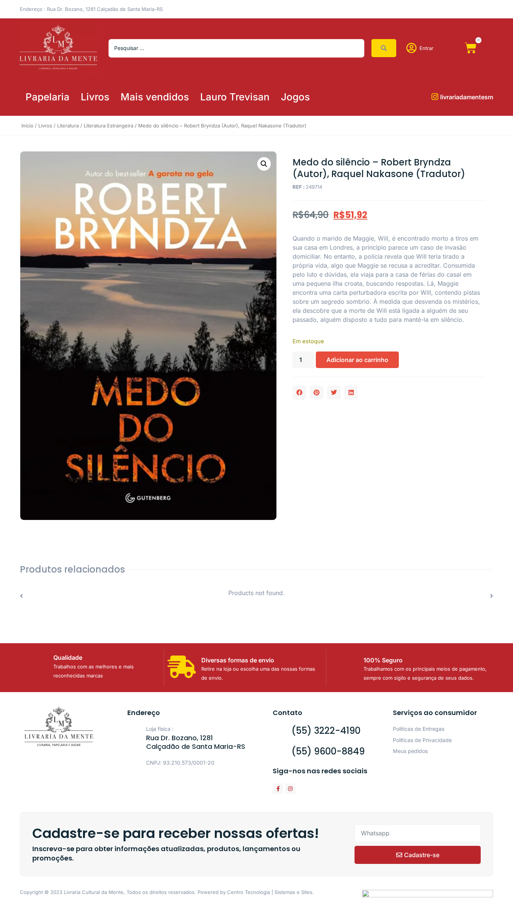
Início (27, 126)
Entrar (426, 48)
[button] (264, 164)
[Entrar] (411, 48)
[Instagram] (290, 788)
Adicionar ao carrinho (357, 360)
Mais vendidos (155, 97)
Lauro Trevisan (235, 97)
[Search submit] (383, 48)
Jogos (295, 97)
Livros (95, 97)
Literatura (68, 126)
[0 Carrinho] (471, 48)
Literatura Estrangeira (108, 126)
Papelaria (47, 97)
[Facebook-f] (278, 788)
